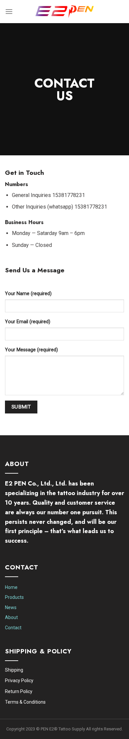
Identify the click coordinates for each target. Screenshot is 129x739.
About (11, 617)
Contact (13, 627)
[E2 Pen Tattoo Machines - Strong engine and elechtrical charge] (64, 11)
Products (14, 597)
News (11, 607)
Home (11, 587)
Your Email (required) (27, 322)
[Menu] (9, 11)
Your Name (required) (28, 293)
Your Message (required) (31, 350)
